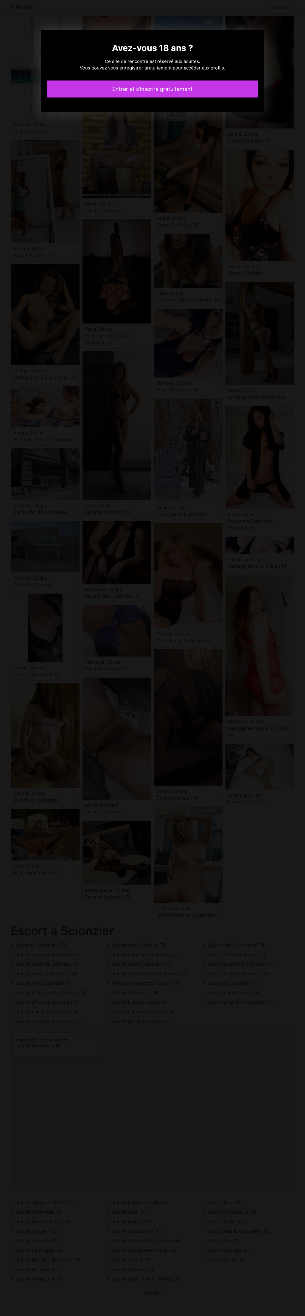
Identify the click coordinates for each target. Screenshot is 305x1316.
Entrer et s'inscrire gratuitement (152, 89)
